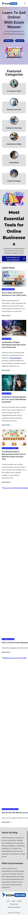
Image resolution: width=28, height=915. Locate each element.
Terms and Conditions (14, 907)
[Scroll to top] (24, 912)
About (13, 901)
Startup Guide (6, 338)
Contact (19, 901)
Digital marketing (16, 358)
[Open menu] (24, 3)
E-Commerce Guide (8, 639)
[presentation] (14, 278)
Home (8, 901)
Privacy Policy (14, 904)
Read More (6, 315)
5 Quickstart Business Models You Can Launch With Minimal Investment (14, 399)
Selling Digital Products (10, 448)
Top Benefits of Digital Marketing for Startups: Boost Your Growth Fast (14, 344)
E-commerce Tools (8, 289)
